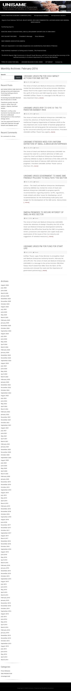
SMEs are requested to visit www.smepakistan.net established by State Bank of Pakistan (29, 46)
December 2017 (6, 525)
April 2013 (4, 657)
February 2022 (5, 412)
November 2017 (6, 527)
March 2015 (4, 595)
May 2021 (4, 436)
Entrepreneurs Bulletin (41, 15)
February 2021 (5, 444)
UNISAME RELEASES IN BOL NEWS (32, 62)
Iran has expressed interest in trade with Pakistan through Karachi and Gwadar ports (10, 123)
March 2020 (4, 474)
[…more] (41, 98)
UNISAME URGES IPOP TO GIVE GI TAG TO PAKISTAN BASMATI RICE (43, 109)
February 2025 (5, 320)
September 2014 (6, 611)
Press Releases (39, 36)
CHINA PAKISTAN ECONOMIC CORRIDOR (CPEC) (16, 15)
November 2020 (6, 452)
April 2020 (4, 471)
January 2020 (5, 479)
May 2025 (4, 315)
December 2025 (6, 298)
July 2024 (4, 336)
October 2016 (5, 546)
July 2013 (4, 649)
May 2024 (4, 342)
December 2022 (6, 385)
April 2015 (4, 592)
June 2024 (4, 339)
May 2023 (4, 371)
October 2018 (5, 514)
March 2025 (4, 317)
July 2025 (4, 309)
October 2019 (5, 487)
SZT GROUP (49, 62)
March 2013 (4, 659)
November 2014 (6, 606)
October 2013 (5, 641)
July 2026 (4, 288)
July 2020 (4, 463)
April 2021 (4, 439)
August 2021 (5, 428)
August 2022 (5, 395)
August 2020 (5, 460)
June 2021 (4, 433)
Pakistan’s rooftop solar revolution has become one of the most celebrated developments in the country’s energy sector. (10, 115)
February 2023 (5, 379)
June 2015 (4, 587)
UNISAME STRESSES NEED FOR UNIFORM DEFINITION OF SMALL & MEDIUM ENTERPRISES (45, 143)
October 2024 (5, 328)
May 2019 (4, 498)
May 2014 (4, 622)
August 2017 (5, 536)
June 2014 (4, 619)
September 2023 (6, 360)
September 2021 (6, 425)
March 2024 (4, 347)
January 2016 (5, 568)
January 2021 (5, 447)
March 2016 (4, 562)
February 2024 (5, 350)
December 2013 (6, 635)
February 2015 (5, 597)
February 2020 (5, 476)
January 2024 (5, 352)
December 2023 (6, 355)
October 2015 (5, 576)
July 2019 (4, 495)
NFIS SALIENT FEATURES (9, 36)
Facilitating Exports (7, 27)
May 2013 (4, 654)
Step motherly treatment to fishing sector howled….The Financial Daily (23, 50)
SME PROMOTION (6, 673)
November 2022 (6, 387)
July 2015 (4, 584)
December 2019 (6, 482)
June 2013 (4, 651)
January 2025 (5, 323)
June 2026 (4, 290)
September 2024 (6, 331)
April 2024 (4, 344)
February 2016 (5, 565)
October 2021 (5, 422)
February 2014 (5, 630)
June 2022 (4, 401)
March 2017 (4, 538)
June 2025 (4, 312)
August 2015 (5, 581)
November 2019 (6, 484)
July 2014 (4, 616)
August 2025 (5, 307)
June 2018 (4, 522)
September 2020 (6, 457)
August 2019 (5, 492)
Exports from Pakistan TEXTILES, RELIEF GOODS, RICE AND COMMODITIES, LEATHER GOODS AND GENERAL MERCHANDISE (35, 21)
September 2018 (6, 517)
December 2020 (6, 449)
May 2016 (4, 557)
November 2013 (6, 638)
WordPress (45, 688)
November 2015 (6, 573)
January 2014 (5, 632)
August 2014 (5, 614)
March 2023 (4, 377)
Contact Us (58, 62)
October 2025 (5, 304)
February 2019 (5, 506)
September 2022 (6, 393)
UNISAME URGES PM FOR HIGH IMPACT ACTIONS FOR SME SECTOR (41, 77)
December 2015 (6, 571)
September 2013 (6, 643)
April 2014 (4, 624)
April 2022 (4, 406)
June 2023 (4, 368)
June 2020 (4, 465)
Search (3, 74)
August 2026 (5, 285)
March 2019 (4, 503)
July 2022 (4, 398)
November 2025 (6, 301)
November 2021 (6, 420)
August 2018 (5, 519)
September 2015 (6, 579)
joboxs (52, 688)
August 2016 (5, 552)
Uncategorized (5, 676)
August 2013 (5, 646)
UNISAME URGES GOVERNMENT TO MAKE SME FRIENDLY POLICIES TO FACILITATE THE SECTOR (45, 177)
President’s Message (25, 36)
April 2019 (4, 500)
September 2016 (6, 549)
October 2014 (5, 608)
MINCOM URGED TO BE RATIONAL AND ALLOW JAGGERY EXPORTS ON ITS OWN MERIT (28, 31)
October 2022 (5, 390)
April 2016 (4, 560)
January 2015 (5, 600)
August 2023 (5, 363)
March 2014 (4, 627)
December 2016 (6, 541)
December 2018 (6, 509)
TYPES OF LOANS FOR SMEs (10, 62)
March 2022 (4, 409)
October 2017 (5, 530)
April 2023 (4, 374)
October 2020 (5, 455)
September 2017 (6, 533)
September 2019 (6, 490)
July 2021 (4, 430)
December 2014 (6, 603)
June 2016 (4, 554)
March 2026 (4, 293)
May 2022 (4, 403)
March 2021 (4, 441)
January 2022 (5, 414)
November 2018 (6, 511)
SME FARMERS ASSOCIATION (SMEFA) (13, 41)
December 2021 (6, 417)
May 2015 (4, 589)
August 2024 (5, 333)
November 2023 (6, 358)
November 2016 (6, 544)
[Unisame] (35, 11)
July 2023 (4, 366)
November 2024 (6, 325)
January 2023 (5, 382)
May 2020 (4, 468)
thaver (37, 82)
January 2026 (5, 296)
